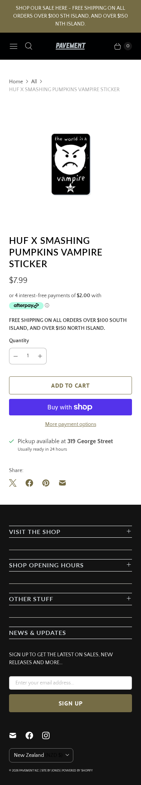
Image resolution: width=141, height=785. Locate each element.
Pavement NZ (28, 770)
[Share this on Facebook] (29, 483)
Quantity (19, 341)
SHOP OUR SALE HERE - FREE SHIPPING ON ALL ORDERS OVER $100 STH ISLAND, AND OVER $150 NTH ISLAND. (70, 16)
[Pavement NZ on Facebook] (34, 735)
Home (16, 82)
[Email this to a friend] (62, 483)
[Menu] (13, 46)
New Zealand (38, 755)
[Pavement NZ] (71, 46)
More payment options (70, 424)
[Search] (28, 46)
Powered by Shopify (77, 770)
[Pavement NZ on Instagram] (50, 735)
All (34, 82)
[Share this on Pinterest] (46, 483)
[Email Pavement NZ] (17, 735)
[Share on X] (15, 483)
